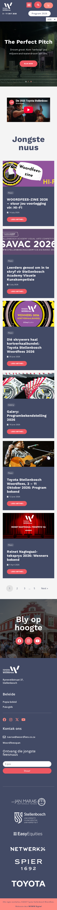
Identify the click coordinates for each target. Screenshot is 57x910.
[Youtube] (37, 641)
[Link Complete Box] (28, 193)
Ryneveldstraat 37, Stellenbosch (13, 681)
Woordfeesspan (11, 742)
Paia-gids (8, 706)
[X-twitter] (17, 719)
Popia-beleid (10, 701)
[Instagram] (28, 641)
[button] (29, 5)
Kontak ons (12, 728)
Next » (44, 588)
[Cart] (48, 5)
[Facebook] (19, 641)
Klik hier (28, 64)
